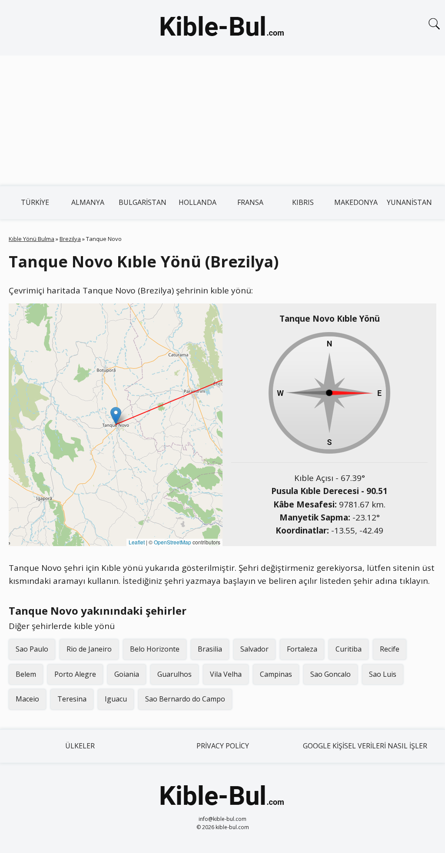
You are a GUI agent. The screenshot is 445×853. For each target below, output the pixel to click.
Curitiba (348, 649)
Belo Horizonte (154, 649)
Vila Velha (226, 674)
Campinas (276, 674)
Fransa (250, 202)
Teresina (71, 699)
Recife (389, 649)
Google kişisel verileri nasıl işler (365, 746)
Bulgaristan (142, 202)
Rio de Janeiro (89, 649)
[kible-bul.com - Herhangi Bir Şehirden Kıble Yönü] (222, 28)
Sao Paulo (32, 649)
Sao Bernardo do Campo (185, 699)
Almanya (87, 202)
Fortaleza (302, 649)
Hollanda (197, 202)
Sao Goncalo (330, 674)
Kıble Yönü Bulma (31, 239)
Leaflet (137, 542)
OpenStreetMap (172, 542)
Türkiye (35, 202)
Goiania (126, 674)
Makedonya (356, 202)
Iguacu (116, 699)
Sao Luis (382, 674)
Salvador (254, 649)
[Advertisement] (222, 120)
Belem (26, 674)
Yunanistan (409, 202)
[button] (115, 416)
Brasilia (210, 649)
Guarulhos (174, 674)
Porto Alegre (75, 674)
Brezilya (70, 239)
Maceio (27, 699)
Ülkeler (80, 746)
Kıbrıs (303, 202)
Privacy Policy (222, 746)
